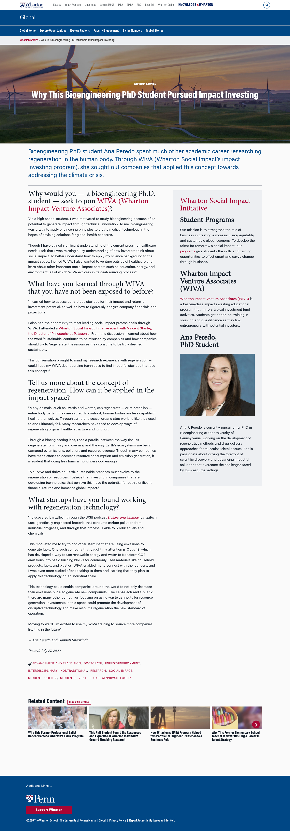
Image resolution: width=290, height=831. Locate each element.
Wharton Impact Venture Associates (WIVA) (214, 299)
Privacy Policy (117, 820)
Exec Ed (149, 5)
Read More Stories (79, 702)
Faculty (57, 5)
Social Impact (120, 671)
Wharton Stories (29, 40)
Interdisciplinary (43, 671)
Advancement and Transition (56, 663)
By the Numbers (132, 31)
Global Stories (154, 31)
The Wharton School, (46, 820)
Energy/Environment (122, 663)
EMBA (130, 5)
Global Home (28, 31)
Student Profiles (42, 678)
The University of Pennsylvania (78, 820)
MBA (120, 5)
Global (102, 820)
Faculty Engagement (106, 31)
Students (68, 678)
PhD (139, 5)
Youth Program (73, 5)
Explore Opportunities (52, 31)
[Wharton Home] (31, 5)
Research (98, 671)
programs (187, 251)
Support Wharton (49, 810)
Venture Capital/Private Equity (105, 678)
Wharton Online (166, 5)
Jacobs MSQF (107, 5)
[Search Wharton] (266, 5)
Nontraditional (74, 671)
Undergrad (90, 5)
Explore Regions (80, 31)
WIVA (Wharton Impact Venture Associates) (88, 205)
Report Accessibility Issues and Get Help (152, 820)
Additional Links (38, 786)
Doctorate (93, 663)
